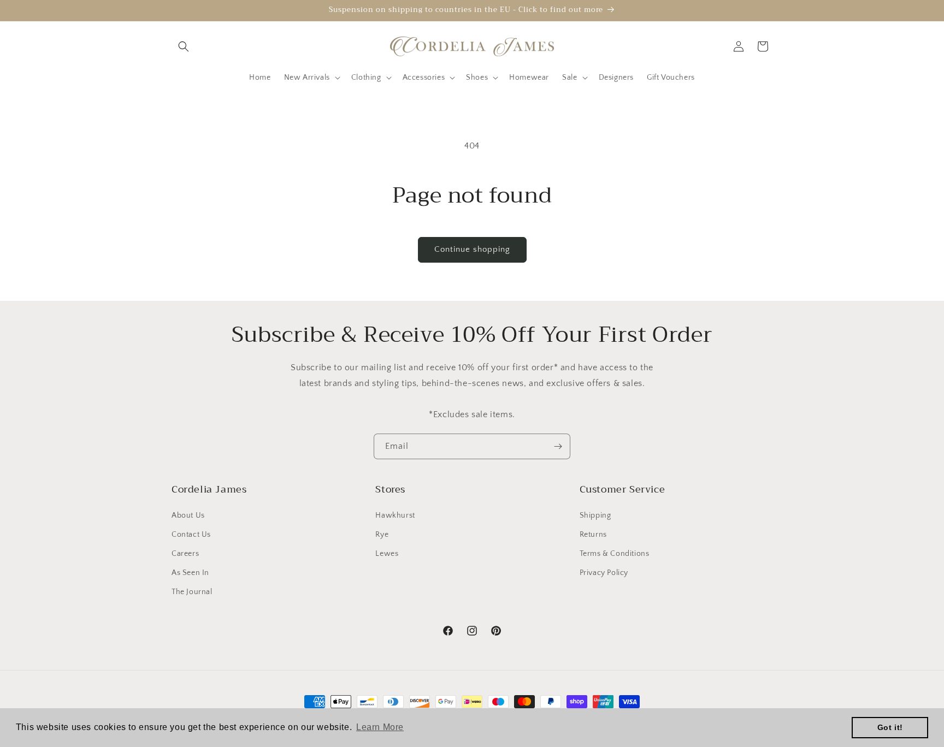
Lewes (386, 553)
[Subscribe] (558, 446)
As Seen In (190, 572)
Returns (593, 534)
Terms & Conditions (615, 553)
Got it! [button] (890, 727)
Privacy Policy (604, 572)
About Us (188, 515)
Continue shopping (472, 249)
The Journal (192, 592)
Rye (381, 534)
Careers (185, 553)
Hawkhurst (395, 515)
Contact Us (191, 534)
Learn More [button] (380, 727)
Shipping (595, 515)
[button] (184, 46)
